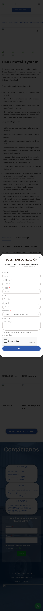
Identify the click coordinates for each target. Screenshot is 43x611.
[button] (40, 257)
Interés (5, 311)
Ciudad (5, 303)
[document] (21, 305)
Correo (5, 288)
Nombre (6, 273)
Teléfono (6, 280)
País (4, 295)
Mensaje (6, 318)
